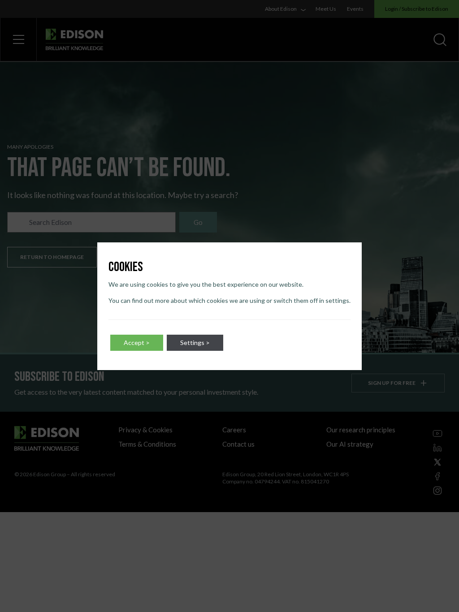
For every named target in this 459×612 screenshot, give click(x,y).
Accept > (137, 342)
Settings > (195, 342)
